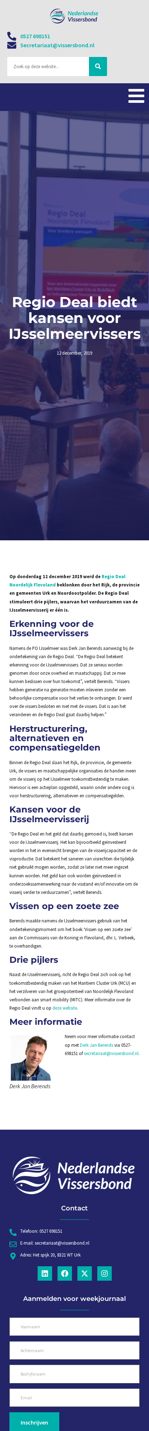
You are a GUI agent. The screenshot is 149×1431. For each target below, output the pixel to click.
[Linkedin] (45, 1273)
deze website (64, 1008)
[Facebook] (65, 1273)
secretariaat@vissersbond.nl (111, 1053)
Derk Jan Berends (96, 1045)
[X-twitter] (84, 1273)
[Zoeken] (98, 66)
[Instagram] (104, 1273)
